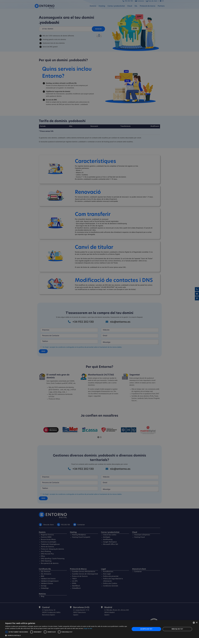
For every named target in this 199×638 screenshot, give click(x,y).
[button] (66, 635)
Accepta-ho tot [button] (146, 629)
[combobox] (194, 623)
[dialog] (99, 629)
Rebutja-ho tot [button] (177, 629)
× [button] (196, 622)
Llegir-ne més (88, 628)
